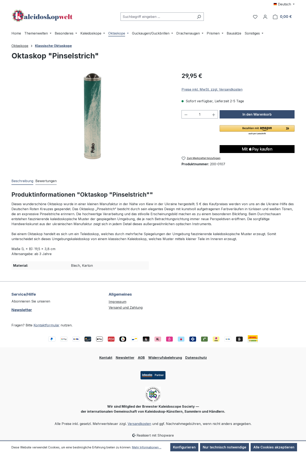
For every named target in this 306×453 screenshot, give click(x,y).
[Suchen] (199, 16)
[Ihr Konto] (265, 16)
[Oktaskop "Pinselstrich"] (92, 116)
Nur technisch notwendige (224, 447)
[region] (92, 116)
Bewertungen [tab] (46, 181)
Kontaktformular (47, 325)
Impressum (117, 302)
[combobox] (157, 16)
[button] (257, 130)
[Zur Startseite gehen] (42, 15)
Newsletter (21, 310)
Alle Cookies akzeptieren (273, 447)
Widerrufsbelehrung (165, 357)
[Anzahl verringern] (186, 114)
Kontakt (105, 357)
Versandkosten (139, 424)
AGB (141, 357)
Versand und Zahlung (126, 307)
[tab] (22, 181)
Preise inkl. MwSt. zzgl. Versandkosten (212, 89)
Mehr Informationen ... (146, 447)
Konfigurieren (184, 447)
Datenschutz (196, 357)
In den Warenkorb (257, 114)
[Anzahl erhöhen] (213, 114)
